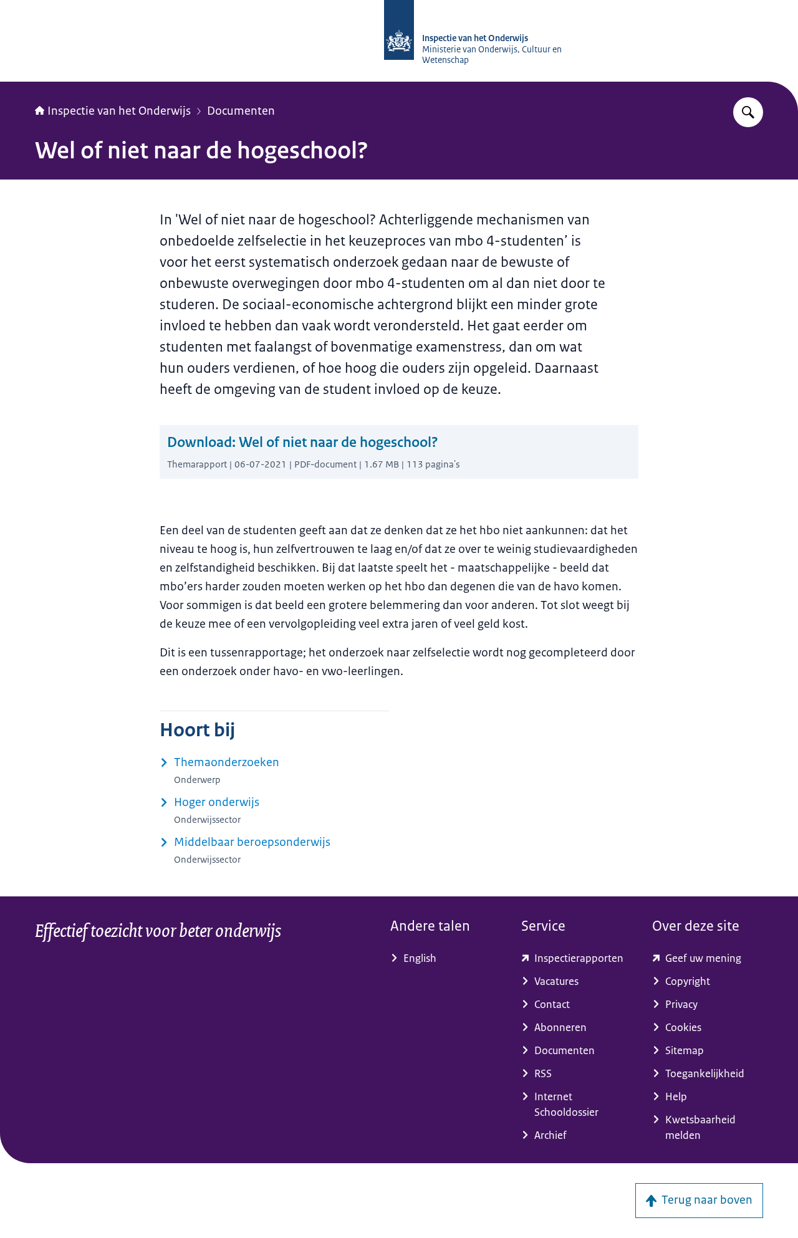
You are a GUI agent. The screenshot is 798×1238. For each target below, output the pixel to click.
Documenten (241, 110)
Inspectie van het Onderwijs (119, 110)
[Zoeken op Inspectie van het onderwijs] (748, 112)
